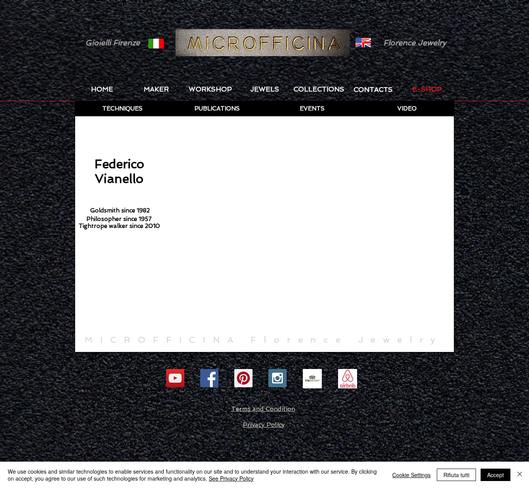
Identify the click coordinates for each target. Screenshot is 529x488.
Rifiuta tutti (456, 475)
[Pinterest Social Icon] (243, 378)
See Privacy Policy (231, 478)
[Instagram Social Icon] (277, 378)
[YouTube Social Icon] (175, 378)
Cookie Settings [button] (411, 475)
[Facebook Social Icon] (209, 378)
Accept (495, 475)
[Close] (519, 475)
